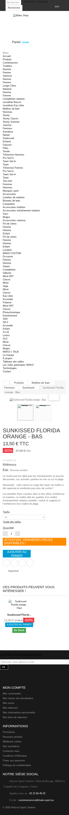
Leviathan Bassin (12, 102)
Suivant (55, 413)
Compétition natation (14, 98)
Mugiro (6, 217)
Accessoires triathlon (14, 207)
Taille (6, 512)
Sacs (5, 213)
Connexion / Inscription (36, 1)
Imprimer (13, 571)
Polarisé (7, 302)
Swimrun (7, 75)
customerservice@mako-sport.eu (36, 800)
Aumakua (8, 131)
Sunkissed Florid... (19, 614)
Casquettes (9, 204)
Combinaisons (10, 62)
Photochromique (11, 312)
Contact (7, 371)
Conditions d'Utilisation (15, 755)
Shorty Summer (11, 121)
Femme (7, 72)
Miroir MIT (8, 276)
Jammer (7, 125)
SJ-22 (6, 332)
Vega (5, 286)
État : (6, 470)
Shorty (6, 115)
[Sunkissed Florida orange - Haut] (19, 605)
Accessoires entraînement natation (21, 210)
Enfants (7, 141)
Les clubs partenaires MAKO (18, 365)
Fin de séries (10, 223)
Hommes (7, 112)
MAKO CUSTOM (12, 253)
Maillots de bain (11, 108)
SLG (5, 338)
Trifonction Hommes (13, 154)
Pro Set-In (8, 158)
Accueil (7, 56)
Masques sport (11, 190)
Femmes (7, 128)
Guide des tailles (12, 521)
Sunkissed (8, 138)
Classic (7, 279)
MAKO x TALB (11, 351)
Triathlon (7, 66)
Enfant (6, 233)
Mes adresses (10, 707)
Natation (7, 89)
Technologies (10, 368)
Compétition (9, 269)
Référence (9, 464)
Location (7, 250)
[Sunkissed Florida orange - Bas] (25, 412)
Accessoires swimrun (14, 220)
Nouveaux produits (13, 736)
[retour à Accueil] (6, 382)
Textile (6, 151)
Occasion (8, 256)
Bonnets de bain (11, 200)
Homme (7, 69)
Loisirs (6, 335)
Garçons (7, 144)
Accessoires (9, 194)
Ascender (8, 299)
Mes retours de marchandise (18, 698)
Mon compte (14, 687)
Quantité (8, 528)
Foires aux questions (14, 760)
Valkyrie (7, 273)
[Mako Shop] (34, 21)
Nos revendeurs (11, 746)
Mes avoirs (9, 703)
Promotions (9, 732)
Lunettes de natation (13, 197)
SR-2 (5, 322)
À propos (7, 358)
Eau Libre (8, 296)
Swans (6, 266)
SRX (5, 319)
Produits (7, 59)
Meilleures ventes (12, 741)
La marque (8, 355)
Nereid (6, 135)
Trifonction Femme (13, 167)
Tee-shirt (7, 181)
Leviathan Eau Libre (13, 105)
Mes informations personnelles (19, 712)
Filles (5, 148)
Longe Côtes (9, 85)
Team (6, 164)
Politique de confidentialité (17, 765)
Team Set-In (9, 161)
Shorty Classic (10, 118)
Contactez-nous (11, 751)
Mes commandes (12, 693)
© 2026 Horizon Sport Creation (19, 807)
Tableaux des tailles (13, 361)
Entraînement (10, 315)
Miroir (6, 282)
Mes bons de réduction (15, 717)
